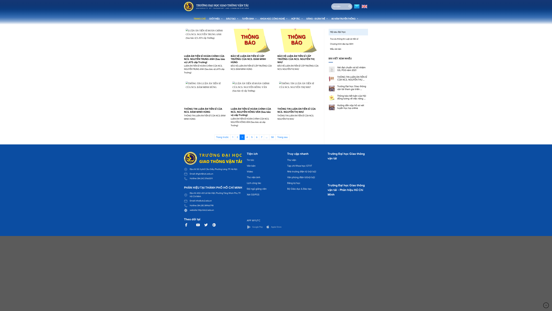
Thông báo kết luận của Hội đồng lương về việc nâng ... (351, 97)
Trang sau (282, 137)
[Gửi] (349, 6)
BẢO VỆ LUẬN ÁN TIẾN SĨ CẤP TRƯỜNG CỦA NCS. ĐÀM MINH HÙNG (248, 59)
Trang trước (222, 137)
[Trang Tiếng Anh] (363, 6)
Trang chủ (200, 18)
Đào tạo (231, 18)
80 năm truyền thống (343, 18)
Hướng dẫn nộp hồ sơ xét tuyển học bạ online (350, 107)
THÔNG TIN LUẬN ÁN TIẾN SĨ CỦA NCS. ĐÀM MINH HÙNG (203, 110)
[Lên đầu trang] (546, 305)
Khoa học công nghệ (272, 18)
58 (272, 137)
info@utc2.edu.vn (204, 200)
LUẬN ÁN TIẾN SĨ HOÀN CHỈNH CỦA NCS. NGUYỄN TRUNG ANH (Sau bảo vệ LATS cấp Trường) (204, 59)
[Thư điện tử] (356, 6)
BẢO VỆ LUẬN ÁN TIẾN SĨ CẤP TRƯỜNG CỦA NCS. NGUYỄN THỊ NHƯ (296, 59)
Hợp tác (295, 18)
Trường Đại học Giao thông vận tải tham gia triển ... (351, 88)
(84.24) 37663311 (205, 178)
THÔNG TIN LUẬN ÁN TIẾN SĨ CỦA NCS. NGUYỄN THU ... (352, 78)
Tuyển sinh (248, 18)
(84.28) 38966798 (205, 205)
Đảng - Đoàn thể (315, 18)
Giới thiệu (214, 18)
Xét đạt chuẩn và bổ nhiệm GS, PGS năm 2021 (351, 69)
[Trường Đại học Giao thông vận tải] (216, 6)
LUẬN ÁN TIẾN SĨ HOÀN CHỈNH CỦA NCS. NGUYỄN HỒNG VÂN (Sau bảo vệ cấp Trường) (251, 112)
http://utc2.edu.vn (206, 210)
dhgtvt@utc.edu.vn (204, 173)
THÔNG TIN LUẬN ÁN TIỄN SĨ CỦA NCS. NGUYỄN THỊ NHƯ (296, 110)
